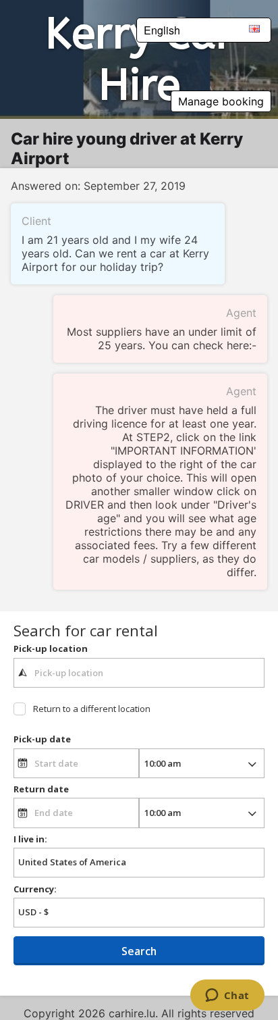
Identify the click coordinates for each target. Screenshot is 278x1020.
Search (139, 951)
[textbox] (139, 673)
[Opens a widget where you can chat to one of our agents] (227, 996)
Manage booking (221, 101)
